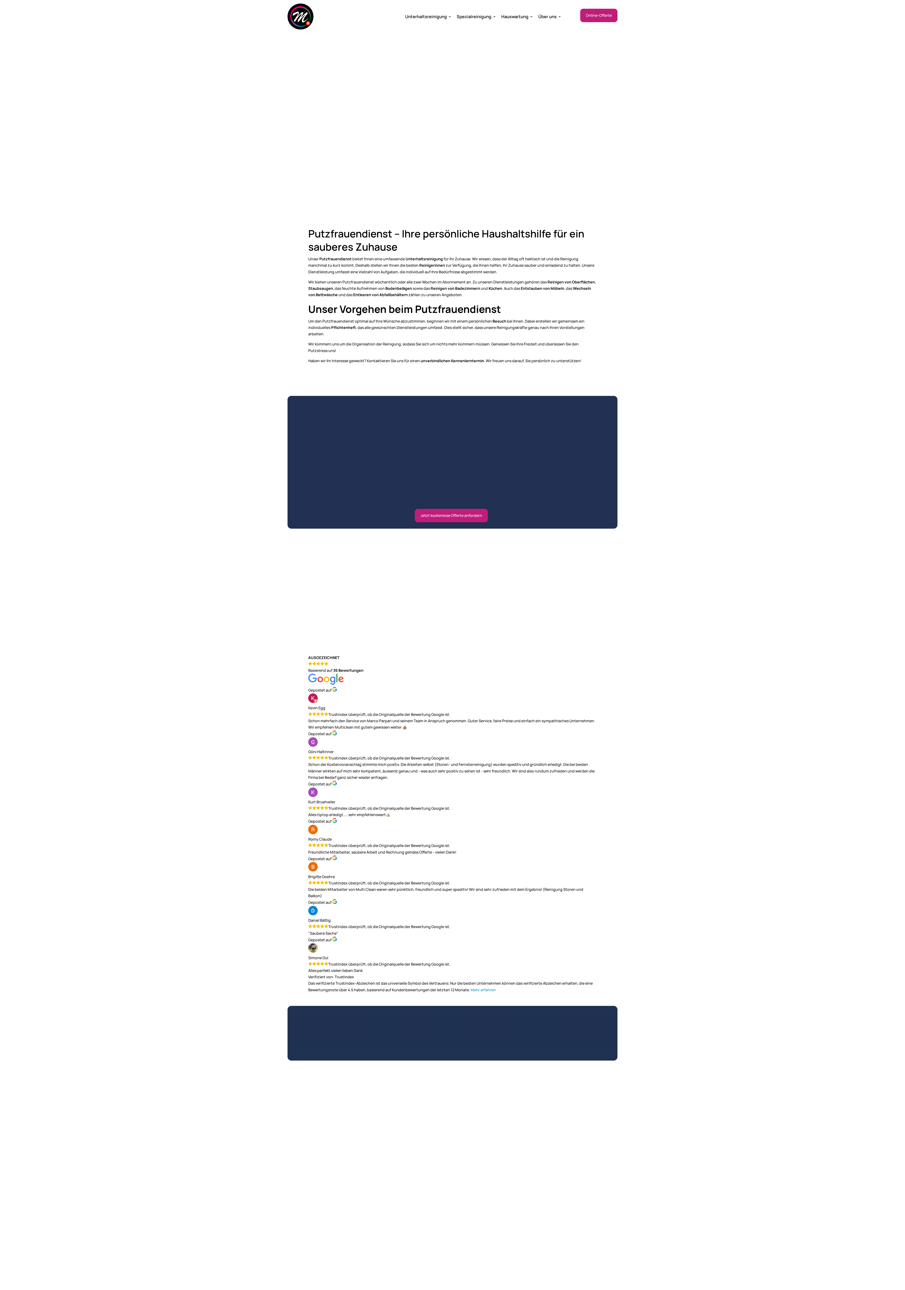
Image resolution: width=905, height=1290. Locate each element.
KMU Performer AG (601, 1274)
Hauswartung (514, 17)
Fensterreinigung (529, 1193)
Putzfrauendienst (473, 1236)
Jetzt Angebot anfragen (335, 154)
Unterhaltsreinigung (426, 17)
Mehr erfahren (483, 989)
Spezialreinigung (474, 17)
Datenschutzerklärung (308, 1214)
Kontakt (295, 1184)
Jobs (292, 1197)
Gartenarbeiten (584, 1213)
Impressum (297, 1208)
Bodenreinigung (528, 1233)
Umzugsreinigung (530, 1203)
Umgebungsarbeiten (589, 1203)
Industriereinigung (474, 1209)
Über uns (547, 17)
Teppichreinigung (530, 1244)
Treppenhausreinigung (591, 1193)
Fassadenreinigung (531, 1213)
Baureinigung (526, 1223)
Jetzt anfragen (452, 1041)
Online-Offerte (599, 15)
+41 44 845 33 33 (432, 1140)
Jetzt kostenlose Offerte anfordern (451, 515)
